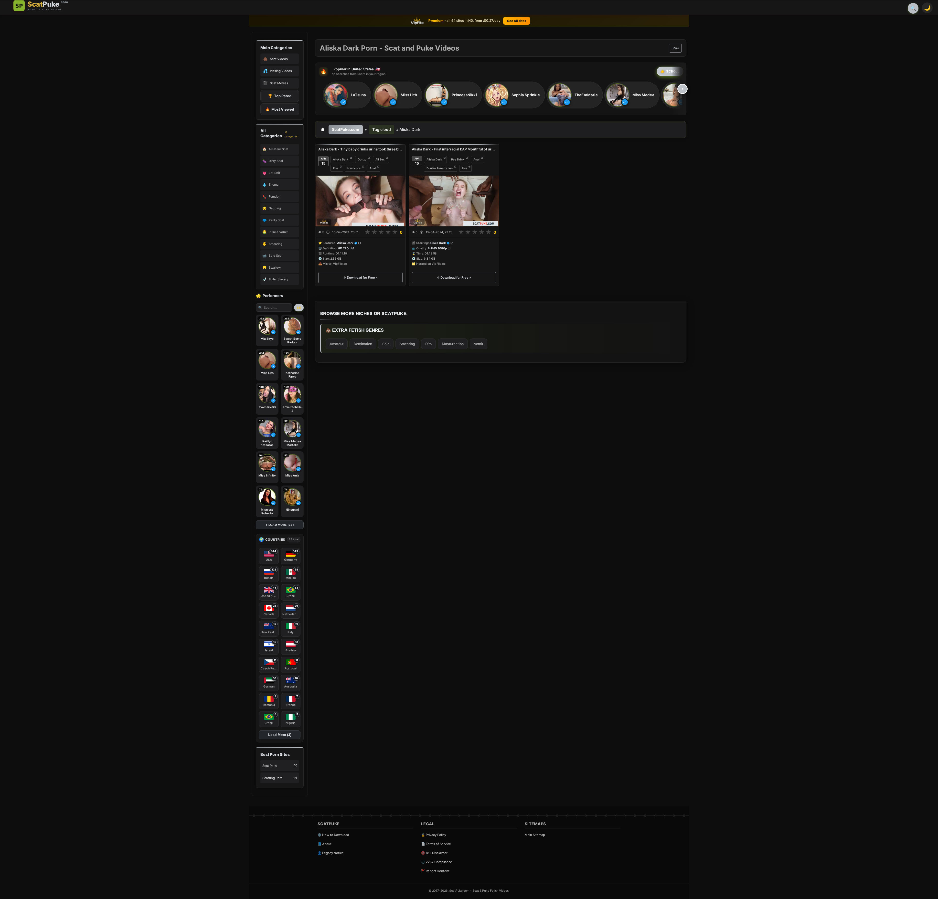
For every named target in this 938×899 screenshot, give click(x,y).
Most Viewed (280, 109)
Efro (428, 344)
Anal (373, 168)
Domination (363, 344)
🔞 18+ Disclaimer (434, 853)
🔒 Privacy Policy (433, 835)
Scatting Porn (272, 778)
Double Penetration (439, 168)
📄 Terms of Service (436, 844)
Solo (385, 344)
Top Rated (279, 96)
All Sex (379, 159)
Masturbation (453, 344)
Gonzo (362, 159)
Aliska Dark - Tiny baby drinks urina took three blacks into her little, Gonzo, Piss (360, 149)
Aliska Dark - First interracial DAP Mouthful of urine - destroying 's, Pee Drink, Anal (454, 149)
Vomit (478, 344)
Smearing (407, 344)
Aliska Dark (341, 159)
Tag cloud (381, 129)
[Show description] (328, 232)
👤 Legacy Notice (331, 853)
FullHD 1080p (437, 248)
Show (675, 48)
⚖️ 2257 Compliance (436, 862)
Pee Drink (457, 159)
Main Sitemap (535, 835)
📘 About (324, 844)
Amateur (336, 344)
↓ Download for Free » (360, 278)
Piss (335, 168)
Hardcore (354, 168)
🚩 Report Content (435, 871)
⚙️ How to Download (333, 835)
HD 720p (344, 248)
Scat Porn (269, 766)
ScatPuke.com (345, 129)
